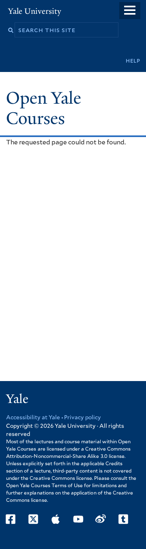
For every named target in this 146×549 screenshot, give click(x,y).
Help (133, 61)
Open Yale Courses (43, 108)
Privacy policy (82, 417)
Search (10, 30)
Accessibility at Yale (33, 417)
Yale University (34, 11)
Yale (17, 399)
